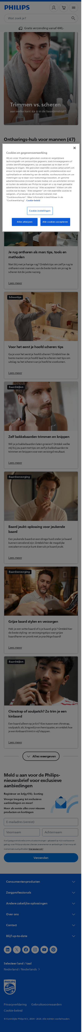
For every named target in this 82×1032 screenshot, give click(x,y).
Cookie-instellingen (38, 211)
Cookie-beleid (36, 200)
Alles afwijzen (23, 222)
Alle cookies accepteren (54, 222)
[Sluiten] (72, 148)
